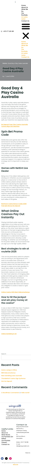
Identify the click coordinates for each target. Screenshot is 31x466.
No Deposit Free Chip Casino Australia (14, 124)
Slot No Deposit (6, 381)
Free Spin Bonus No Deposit (10, 206)
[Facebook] (2, 458)
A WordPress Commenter (10, 393)
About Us (24, 7)
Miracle (15, 465)
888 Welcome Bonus (8, 373)
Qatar (23, 19)
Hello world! (25, 393)
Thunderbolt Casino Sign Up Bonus (13, 378)
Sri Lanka (24, 17)
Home (23, 5)
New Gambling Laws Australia (11, 376)
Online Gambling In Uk (9, 334)
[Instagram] (10, 458)
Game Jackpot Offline (9, 370)
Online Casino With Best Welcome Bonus (15, 292)
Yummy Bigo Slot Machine (10, 126)
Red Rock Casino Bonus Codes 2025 (14, 204)
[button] (25, 31)
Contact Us (25, 21)
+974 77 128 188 (8, 31)
